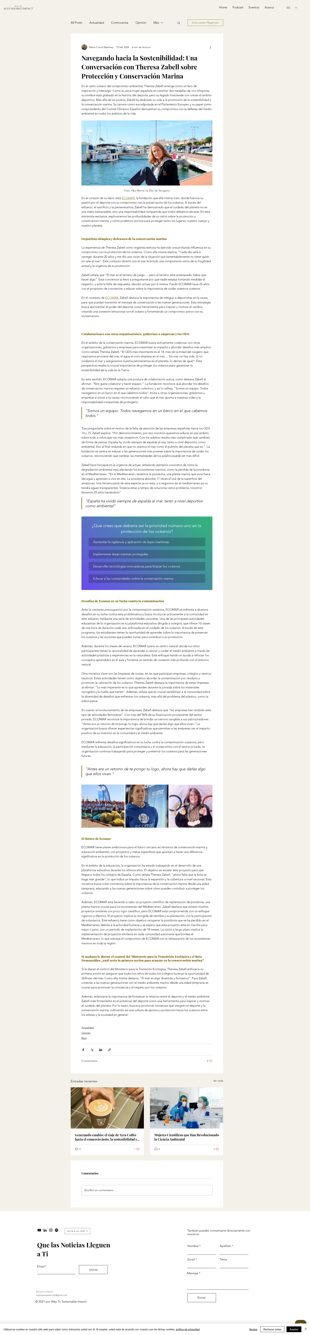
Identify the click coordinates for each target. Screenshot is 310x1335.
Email (40, 1266)
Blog (84, 1038)
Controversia (119, 22)
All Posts (76, 22)
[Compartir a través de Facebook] (83, 1049)
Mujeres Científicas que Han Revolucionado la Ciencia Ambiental (186, 1137)
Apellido (225, 1246)
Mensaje (192, 1273)
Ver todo (218, 1080)
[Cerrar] (306, 1329)
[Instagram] (51, 1230)
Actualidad (96, 22)
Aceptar (294, 1329)
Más (156, 22)
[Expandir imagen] (103, 806)
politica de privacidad (188, 1329)
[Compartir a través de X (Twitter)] (92, 1049)
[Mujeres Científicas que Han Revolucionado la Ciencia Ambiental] (186, 1108)
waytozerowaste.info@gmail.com (51, 1295)
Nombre (193, 1246)
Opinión (140, 22)
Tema (223, 1259)
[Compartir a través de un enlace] (109, 1049)
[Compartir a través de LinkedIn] (100, 1049)
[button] (178, 22)
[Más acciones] (210, 47)
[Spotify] (56, 1230)
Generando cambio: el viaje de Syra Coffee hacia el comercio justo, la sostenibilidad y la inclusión (106, 1137)
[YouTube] (39, 1230)
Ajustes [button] (253, 1329)
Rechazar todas (272, 1329)
